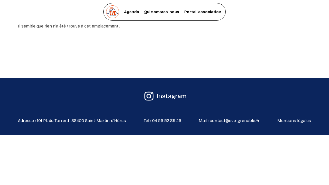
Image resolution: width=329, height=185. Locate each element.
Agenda (131, 12)
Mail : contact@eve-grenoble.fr (229, 120)
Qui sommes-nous (161, 12)
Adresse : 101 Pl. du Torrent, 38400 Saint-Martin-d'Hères (72, 120)
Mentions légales (294, 120)
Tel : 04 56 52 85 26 (162, 120)
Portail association (202, 12)
